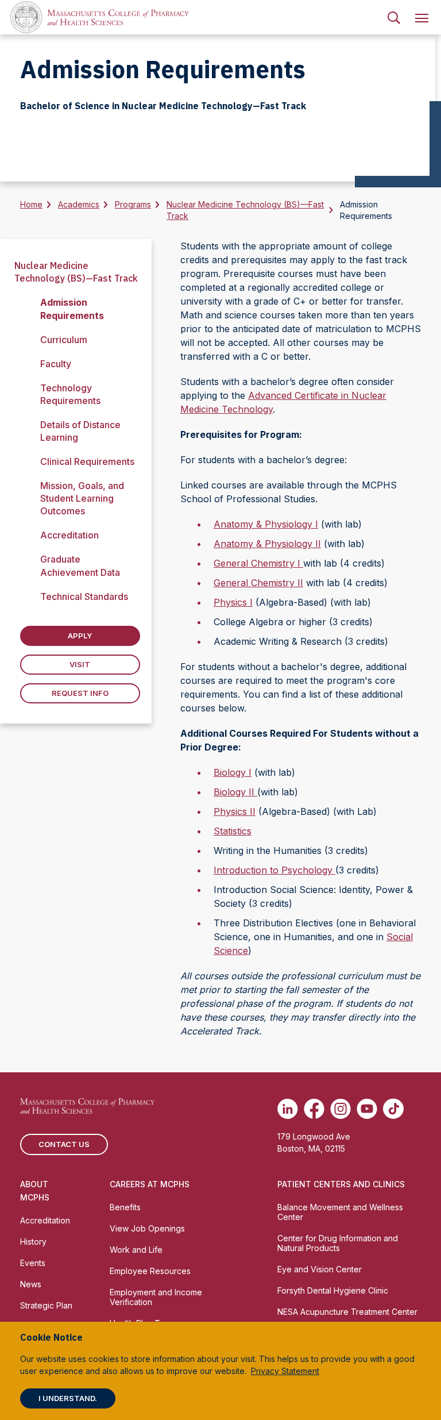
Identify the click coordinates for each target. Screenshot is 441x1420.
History (33, 1241)
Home (31, 204)
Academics (78, 204)
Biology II (235, 792)
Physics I (233, 602)
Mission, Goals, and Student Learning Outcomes (82, 498)
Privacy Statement (285, 1371)
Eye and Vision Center (319, 1269)
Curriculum (63, 339)
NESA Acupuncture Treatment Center (347, 1312)
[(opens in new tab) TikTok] (393, 1108)
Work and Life (136, 1249)
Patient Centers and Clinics (341, 1184)
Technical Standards (84, 596)
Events (32, 1263)
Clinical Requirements (87, 461)
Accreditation (69, 535)
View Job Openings (147, 1228)
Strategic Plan (46, 1305)
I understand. (67, 1398)
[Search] (394, 17)
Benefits (125, 1207)
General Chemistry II (258, 582)
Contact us (64, 1144)
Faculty (55, 364)
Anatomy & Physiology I (266, 524)
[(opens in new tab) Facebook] (314, 1108)
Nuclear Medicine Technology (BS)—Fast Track (245, 210)
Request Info (80, 693)
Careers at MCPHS (149, 1184)
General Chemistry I (258, 563)
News (30, 1284)
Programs (133, 204)
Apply (80, 635)
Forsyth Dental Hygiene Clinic (332, 1290)
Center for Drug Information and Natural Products (337, 1243)
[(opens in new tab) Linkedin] (287, 1108)
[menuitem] (394, 17)
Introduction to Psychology (274, 870)
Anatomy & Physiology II (267, 543)
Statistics (233, 831)
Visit (79, 664)
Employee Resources (150, 1271)
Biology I (233, 772)
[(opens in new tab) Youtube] (367, 1108)
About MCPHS (34, 1190)
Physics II (235, 811)
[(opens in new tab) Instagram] (340, 1108)
